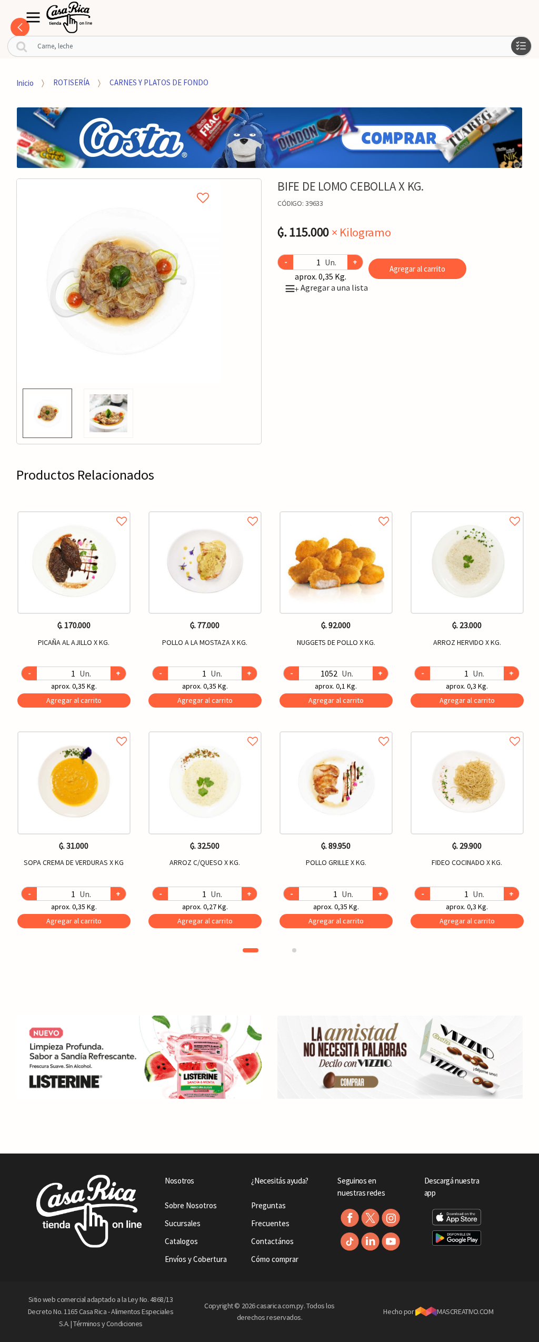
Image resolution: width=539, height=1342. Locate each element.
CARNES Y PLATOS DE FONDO (158, 82)
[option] (119, 281)
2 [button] (294, 950)
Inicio (25, 82)
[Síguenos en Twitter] (370, 1218)
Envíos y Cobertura (196, 1259)
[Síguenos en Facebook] (350, 1218)
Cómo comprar (274, 1259)
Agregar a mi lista (119, 186)
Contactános (272, 1241)
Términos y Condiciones (108, 1323)
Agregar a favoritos (73, 509)
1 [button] (250, 950)
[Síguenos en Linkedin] (370, 1241)
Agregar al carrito (417, 269)
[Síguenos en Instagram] (391, 1218)
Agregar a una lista (331, 287)
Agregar (74, 700)
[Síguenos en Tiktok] (350, 1241)
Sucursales (183, 1223)
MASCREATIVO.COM (465, 1311)
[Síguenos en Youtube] (391, 1241)
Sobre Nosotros (191, 1205)
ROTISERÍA (71, 82)
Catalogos (181, 1241)
